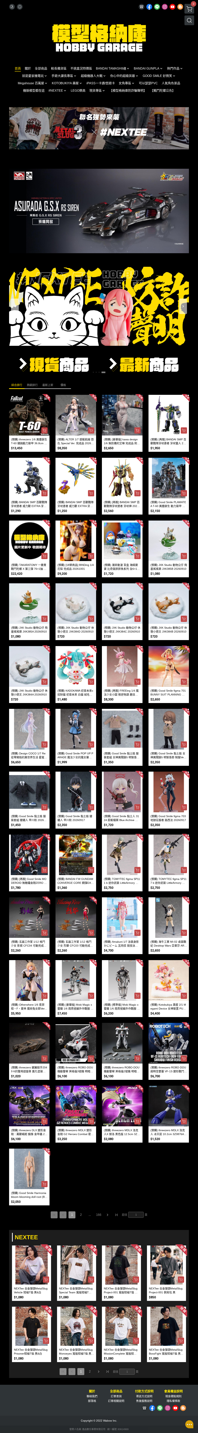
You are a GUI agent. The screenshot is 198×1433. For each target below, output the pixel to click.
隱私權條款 (173, 1400)
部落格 (92, 1400)
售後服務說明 (144, 1400)
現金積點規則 (173, 1396)
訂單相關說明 (116, 1400)
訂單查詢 (116, 1396)
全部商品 (116, 1391)
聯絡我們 (92, 1396)
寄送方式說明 (144, 1396)
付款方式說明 (144, 1391)
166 (98, 1214)
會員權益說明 (173, 1391)
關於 (92, 1391)
